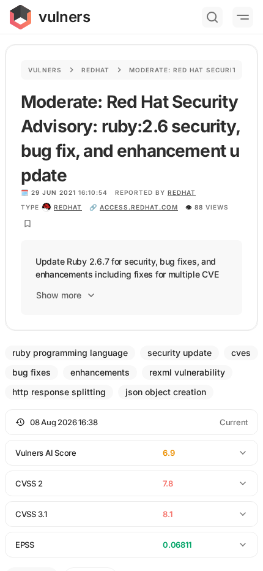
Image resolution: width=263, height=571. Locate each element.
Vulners (45, 70)
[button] (131, 422)
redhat (68, 207)
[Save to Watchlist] (27, 223)
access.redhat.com (139, 207)
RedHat (182, 192)
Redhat (95, 70)
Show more (58, 295)
